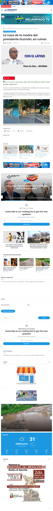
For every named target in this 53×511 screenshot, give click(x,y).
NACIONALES (10, 28)
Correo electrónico (5, 304)
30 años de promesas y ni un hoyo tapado (25, 268)
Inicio (5, 28)
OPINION (13, 31)
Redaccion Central (8, 42)
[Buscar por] (51, 10)
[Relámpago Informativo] (10, 10)
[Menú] (1, 10)
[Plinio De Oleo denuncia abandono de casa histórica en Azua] (26, 149)
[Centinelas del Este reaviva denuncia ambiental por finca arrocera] (43, 262)
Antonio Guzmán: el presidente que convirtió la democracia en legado (10, 156)
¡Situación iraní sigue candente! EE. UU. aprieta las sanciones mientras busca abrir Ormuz (31, 6)
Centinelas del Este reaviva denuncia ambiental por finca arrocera (42, 269)
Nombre (3, 299)
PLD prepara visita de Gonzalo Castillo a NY (30, 187)
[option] (17, 197)
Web (28, 304)
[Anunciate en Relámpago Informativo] (26, 18)
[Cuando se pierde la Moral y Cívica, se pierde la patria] (42, 149)
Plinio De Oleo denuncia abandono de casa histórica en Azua (26, 156)
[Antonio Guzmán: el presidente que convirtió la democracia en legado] (10, 149)
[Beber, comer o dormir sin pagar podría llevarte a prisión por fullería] (10, 262)
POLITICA (30, 180)
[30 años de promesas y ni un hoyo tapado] (26, 262)
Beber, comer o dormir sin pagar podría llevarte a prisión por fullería (9, 269)
